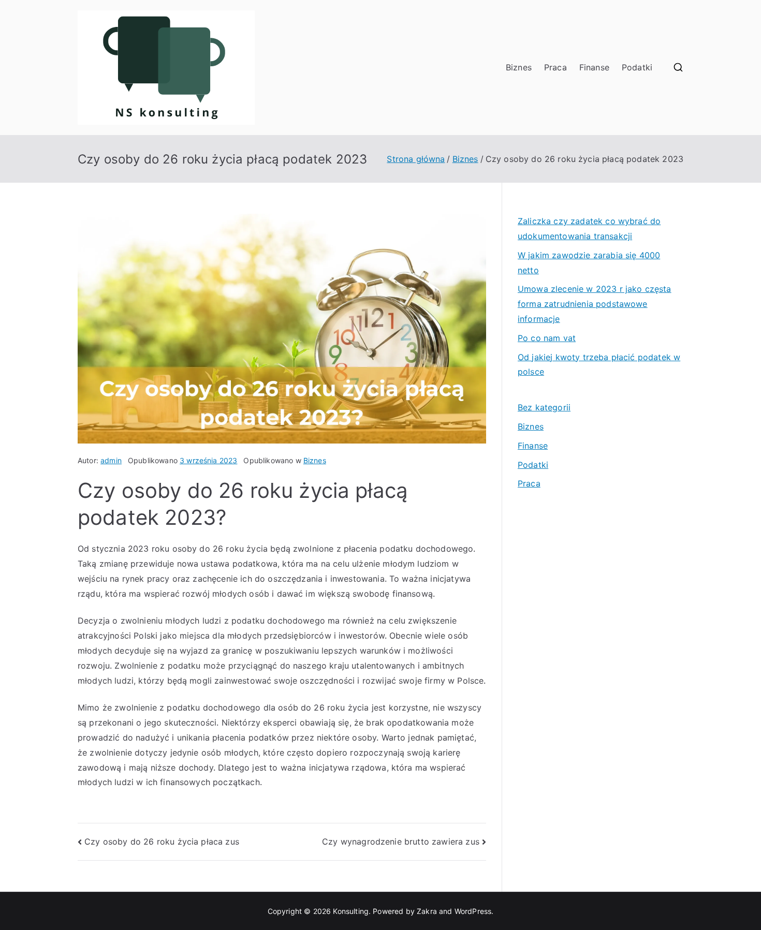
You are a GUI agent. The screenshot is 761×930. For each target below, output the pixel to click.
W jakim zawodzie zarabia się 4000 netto (589, 262)
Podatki (637, 67)
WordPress (473, 911)
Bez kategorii (544, 407)
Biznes (519, 67)
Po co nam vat (547, 338)
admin (111, 460)
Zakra (427, 911)
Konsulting (351, 911)
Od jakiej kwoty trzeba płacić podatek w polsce (599, 364)
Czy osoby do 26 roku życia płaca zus (161, 841)
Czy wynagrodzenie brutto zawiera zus (400, 841)
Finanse (594, 67)
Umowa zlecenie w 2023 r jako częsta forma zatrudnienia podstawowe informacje (594, 304)
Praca (555, 67)
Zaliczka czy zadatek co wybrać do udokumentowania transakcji (589, 228)
